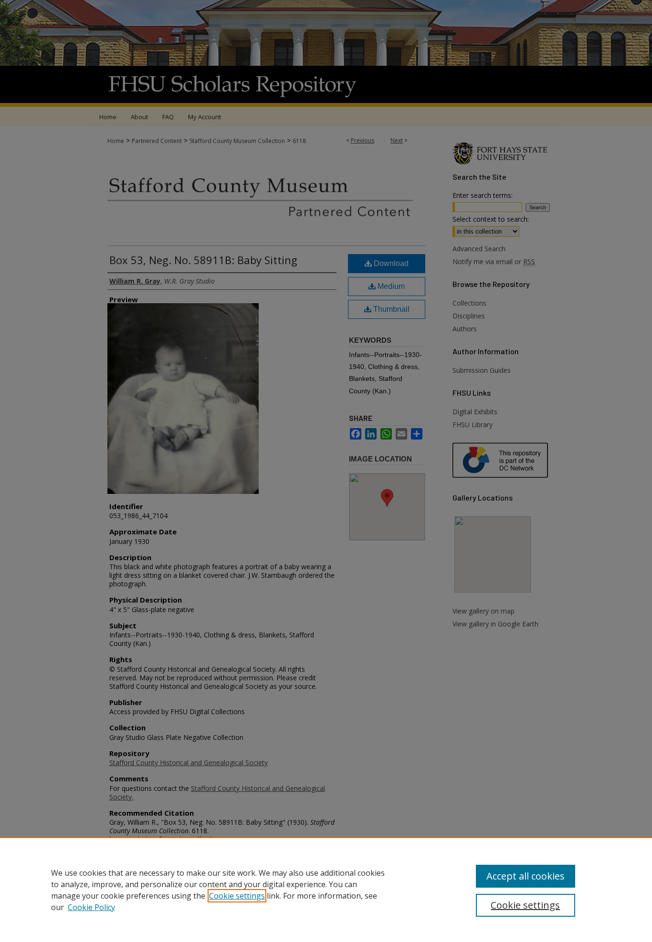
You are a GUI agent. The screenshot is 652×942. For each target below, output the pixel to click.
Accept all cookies (525, 876)
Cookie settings (237, 896)
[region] (326, 889)
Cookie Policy (91, 907)
